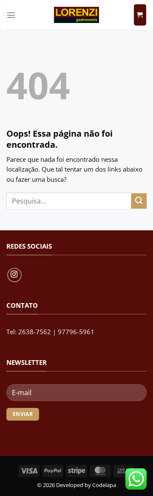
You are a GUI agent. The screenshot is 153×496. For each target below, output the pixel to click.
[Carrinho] (140, 15)
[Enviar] (139, 201)
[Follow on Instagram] (14, 275)
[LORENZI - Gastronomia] (76, 15)
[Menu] (11, 15)
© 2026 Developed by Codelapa (76, 485)
